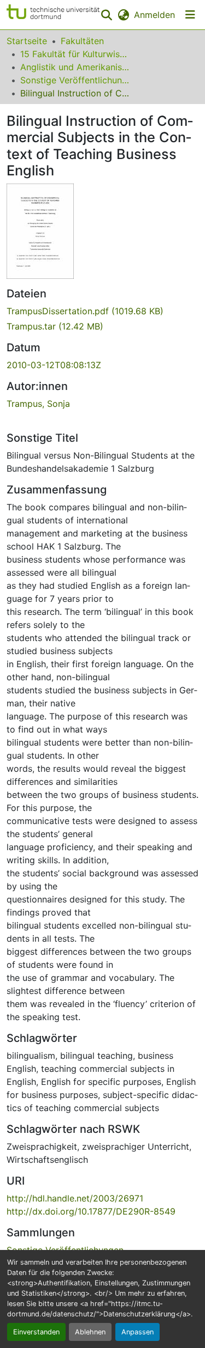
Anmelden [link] (154, 14)
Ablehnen (90, 1332)
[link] (102, 311)
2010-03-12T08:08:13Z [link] (54, 364)
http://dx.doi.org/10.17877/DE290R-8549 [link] (91, 1211)
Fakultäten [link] (82, 40)
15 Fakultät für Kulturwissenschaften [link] (75, 53)
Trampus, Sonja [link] (38, 403)
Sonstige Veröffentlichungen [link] (75, 80)
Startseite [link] (27, 40)
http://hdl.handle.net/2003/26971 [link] (75, 1198)
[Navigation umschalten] (190, 14)
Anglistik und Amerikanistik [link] (75, 67)
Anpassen (137, 1332)
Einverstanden (36, 1332)
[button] (53, 14)
